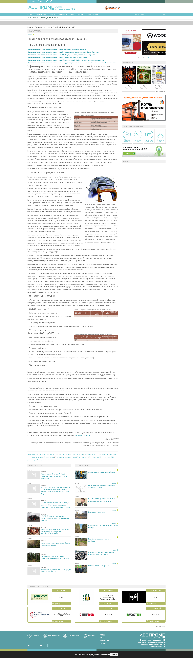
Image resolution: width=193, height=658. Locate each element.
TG (51, 1)
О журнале (80, 15)
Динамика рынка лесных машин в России (101, 472)
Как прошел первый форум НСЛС (99, 566)
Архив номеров (40, 27)
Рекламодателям (92, 15)
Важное (102, 635)
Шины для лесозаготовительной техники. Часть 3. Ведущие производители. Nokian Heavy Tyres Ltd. (63, 52)
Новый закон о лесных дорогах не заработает (99, 540)
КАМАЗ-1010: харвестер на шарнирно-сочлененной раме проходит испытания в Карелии (55, 518)
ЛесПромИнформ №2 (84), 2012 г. (65, 27)
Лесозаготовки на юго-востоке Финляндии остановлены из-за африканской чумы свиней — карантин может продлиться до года (55, 490)
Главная (30, 15)
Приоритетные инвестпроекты (149, 141)
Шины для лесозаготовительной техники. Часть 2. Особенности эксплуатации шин (56, 49)
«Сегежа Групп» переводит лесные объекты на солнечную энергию (55, 544)
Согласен (114, 655)
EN (41, 1)
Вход (33, 1)
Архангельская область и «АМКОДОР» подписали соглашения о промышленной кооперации (54, 476)
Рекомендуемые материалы (50, 18)
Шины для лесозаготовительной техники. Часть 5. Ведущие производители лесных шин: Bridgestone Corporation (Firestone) (71, 63)
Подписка (36, 635)
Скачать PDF (128, 88)
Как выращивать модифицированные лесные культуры (103, 526)
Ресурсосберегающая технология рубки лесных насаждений (101, 486)
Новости (52, 15)
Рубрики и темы (41, 15)
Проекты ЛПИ (62, 15)
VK (47, 1)
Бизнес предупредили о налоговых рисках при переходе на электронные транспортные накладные (55, 531)
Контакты (91, 635)
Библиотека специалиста (127, 141)
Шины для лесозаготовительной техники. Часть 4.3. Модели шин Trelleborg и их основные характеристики (65, 60)
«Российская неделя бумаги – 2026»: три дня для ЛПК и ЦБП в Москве (56, 571)
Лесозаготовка (32, 18)
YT (41, 645)
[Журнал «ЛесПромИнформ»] (53, 8)
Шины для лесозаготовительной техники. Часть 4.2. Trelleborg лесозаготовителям (57, 57)
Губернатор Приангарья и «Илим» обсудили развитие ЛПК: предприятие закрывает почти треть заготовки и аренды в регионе (55, 505)
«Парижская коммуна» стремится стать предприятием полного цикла (101, 553)
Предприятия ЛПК (138, 141)
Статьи (50, 27)
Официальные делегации (160, 141)
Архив (72, 15)
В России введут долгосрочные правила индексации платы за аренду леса (101, 500)
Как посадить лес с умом (96, 512)
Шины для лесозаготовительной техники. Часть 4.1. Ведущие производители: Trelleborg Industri (61, 55)
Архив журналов (74, 635)
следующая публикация (82, 435)
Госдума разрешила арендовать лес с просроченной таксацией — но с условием (55, 557)
